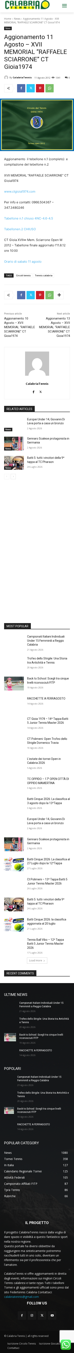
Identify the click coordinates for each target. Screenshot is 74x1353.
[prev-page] (6, 476)
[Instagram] (32, 1315)
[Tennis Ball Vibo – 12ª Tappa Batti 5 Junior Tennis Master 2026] (14, 945)
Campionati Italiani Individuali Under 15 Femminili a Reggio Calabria (46, 640)
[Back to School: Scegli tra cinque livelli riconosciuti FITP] (14, 683)
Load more (35, 960)
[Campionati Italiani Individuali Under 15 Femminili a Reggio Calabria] (14, 641)
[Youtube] (52, 1315)
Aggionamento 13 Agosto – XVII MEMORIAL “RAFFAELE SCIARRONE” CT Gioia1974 (54, 327)
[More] (59, 295)
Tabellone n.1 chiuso (19, 218)
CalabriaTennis (22, 77)
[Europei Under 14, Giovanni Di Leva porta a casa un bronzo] (14, 424)
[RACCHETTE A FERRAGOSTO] (14, 703)
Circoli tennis (23, 275)
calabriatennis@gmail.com (21, 1297)
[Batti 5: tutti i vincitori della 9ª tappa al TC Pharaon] (14, 463)
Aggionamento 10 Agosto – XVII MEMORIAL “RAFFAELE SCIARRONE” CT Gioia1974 (19, 327)
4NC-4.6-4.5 (44, 218)
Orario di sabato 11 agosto (23, 261)
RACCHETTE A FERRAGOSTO (46, 698)
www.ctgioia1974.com (19, 191)
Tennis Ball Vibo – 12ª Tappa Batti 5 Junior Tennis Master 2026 (45, 943)
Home (7, 18)
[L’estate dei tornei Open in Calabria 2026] (14, 764)
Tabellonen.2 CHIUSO (20, 229)
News (17, 18)
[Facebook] (21, 88)
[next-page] (13, 476)
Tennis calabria (43, 275)
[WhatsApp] (49, 88)
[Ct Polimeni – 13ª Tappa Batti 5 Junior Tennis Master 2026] (14, 884)
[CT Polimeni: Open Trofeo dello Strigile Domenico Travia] (14, 744)
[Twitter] (31, 88)
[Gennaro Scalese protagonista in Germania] (14, 444)
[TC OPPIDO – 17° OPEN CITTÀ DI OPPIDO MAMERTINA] (14, 784)
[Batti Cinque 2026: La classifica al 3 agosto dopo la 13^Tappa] (14, 804)
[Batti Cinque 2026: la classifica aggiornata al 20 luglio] (14, 924)
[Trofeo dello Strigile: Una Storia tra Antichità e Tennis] (14, 663)
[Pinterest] (40, 88)
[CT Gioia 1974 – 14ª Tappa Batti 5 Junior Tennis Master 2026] (14, 724)
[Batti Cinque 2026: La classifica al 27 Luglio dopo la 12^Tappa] (14, 864)
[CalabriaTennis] (6, 77)
